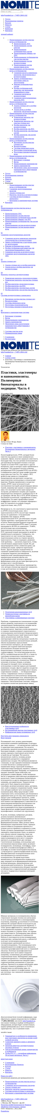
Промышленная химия (13, 333)
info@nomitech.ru (7, 15)
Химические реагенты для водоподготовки (23, 118)
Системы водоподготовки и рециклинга (20, 1091)
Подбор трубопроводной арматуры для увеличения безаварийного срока (23, 90)
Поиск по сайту (6, 1076)
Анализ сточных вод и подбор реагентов (20, 265)
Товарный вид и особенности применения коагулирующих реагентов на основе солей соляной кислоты (21, 1038)
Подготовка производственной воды (18, 307)
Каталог (8, 23)
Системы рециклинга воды (24, 148)
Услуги (7, 19)
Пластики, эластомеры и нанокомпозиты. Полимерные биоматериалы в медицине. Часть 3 (20, 449)
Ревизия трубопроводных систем (17, 246)
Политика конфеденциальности (12, 1105)
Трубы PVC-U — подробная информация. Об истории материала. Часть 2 (20, 1054)
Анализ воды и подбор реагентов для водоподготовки (25, 110)
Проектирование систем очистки (17, 216)
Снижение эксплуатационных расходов (20, 1085)
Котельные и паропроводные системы (24, 200)
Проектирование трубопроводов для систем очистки (26, 58)
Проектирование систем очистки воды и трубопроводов (22, 41)
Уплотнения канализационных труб (18, 612)
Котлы (16, 162)
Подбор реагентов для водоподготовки (22, 126)
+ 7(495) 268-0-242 (20, 15)
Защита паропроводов (22, 166)
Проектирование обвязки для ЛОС (18, 219)
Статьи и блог (10, 358)
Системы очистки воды (14, 331)
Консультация (6, 738)
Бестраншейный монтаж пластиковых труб (21, 730)
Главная (8, 356)
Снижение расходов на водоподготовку (22, 95)
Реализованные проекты (14, 21)
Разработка (5, 1111)
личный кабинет (7, 34)
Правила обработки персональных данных (16, 1106)
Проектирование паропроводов (25, 164)
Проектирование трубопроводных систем (23, 50)
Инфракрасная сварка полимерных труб (20, 732)
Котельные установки (22, 160)
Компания (9, 29)
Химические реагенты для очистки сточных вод (23, 122)
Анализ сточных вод (17, 193)
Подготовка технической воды (25, 150)
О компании (9, 337)
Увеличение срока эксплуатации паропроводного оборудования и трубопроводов (26, 169)
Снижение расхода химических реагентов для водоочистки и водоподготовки (25, 75)
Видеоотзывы (10, 339)
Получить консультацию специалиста (15, 736)
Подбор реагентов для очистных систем (20, 288)
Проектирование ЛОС (22, 44)
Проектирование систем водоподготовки (23, 62)
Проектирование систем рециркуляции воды (23, 66)
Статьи (7, 27)
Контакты (8, 31)
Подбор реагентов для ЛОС (24, 129)
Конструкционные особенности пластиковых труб (17, 727)
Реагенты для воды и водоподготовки (24, 195)
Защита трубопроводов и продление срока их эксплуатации (23, 80)
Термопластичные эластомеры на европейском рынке (17, 615)
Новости (8, 25)
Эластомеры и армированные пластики (19, 618)
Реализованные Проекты (14, 1064)
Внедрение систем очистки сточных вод (20, 299)
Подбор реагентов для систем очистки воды (21, 290)
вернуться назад (7, 1059)
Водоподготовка (20, 146)
